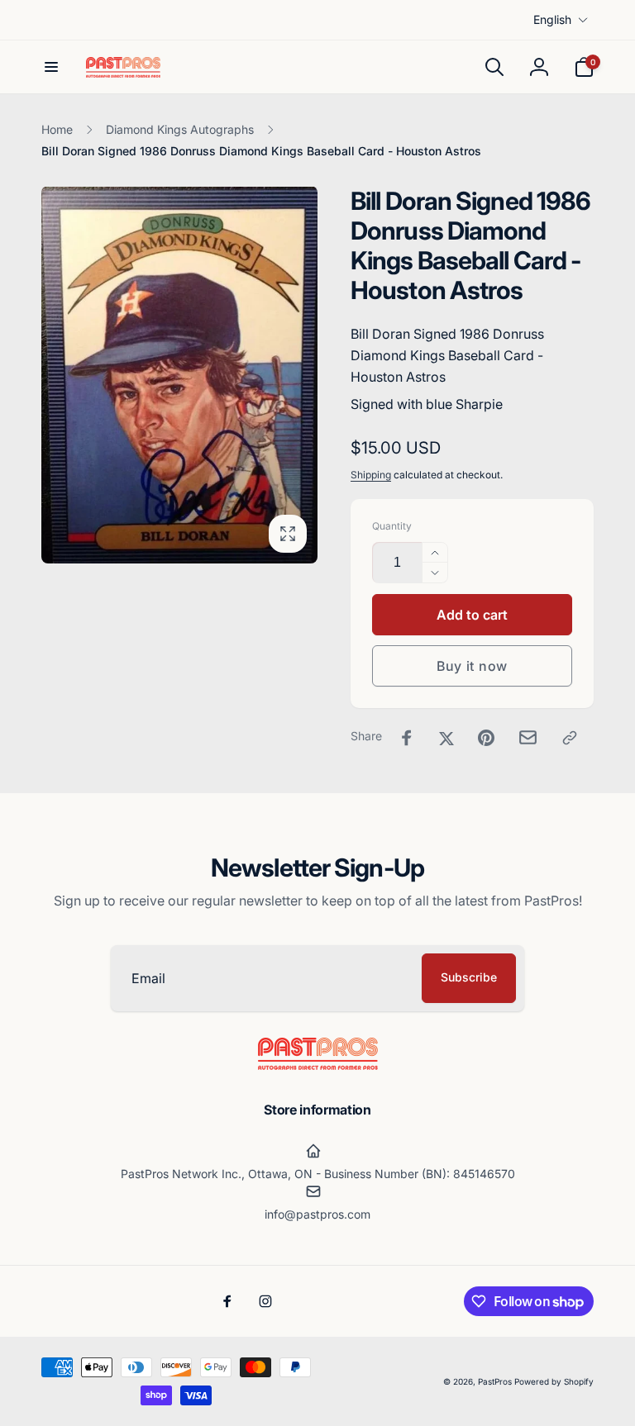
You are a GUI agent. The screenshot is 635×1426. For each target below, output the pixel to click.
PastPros (495, 1381)
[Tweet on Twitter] (446, 738)
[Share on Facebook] (407, 738)
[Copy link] (569, 738)
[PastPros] (318, 1065)
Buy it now (472, 666)
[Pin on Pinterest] (486, 738)
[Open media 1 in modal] (179, 374)
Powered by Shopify (554, 1381)
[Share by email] (528, 737)
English (552, 19)
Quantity (392, 525)
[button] (51, 67)
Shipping (371, 474)
